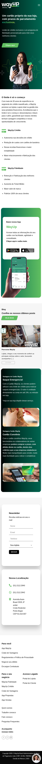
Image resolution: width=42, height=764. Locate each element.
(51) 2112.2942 (19, 592)
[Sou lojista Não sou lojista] (21, 546)
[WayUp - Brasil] (14, 5)
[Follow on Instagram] (7, 737)
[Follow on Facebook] (3, 737)
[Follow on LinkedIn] (11, 737)
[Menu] (39, 5)
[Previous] (2, 346)
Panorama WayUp (8, 349)
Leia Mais (8, 362)
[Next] (40, 346)
